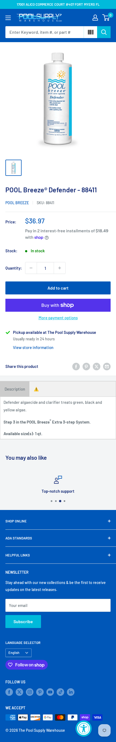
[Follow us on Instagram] (29, 692)
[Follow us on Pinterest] (40, 692)
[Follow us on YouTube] (50, 692)
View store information (33, 347)
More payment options (58, 317)
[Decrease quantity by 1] (31, 268)
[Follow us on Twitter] (19, 692)
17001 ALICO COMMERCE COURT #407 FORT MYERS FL (58, 4)
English (13, 652)
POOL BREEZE (17, 202)
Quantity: (13, 268)
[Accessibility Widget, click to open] (84, 728)
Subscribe (23, 621)
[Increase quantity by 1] (59, 268)
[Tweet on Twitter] (96, 366)
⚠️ (36, 389)
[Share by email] (107, 366)
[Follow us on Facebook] (9, 692)
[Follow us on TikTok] (60, 692)
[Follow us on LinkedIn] (70, 692)
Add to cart (58, 287)
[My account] (95, 18)
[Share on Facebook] (76, 366)
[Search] (104, 32)
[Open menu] (8, 18)
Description (15, 389)
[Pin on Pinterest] (86, 366)
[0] (106, 17)
